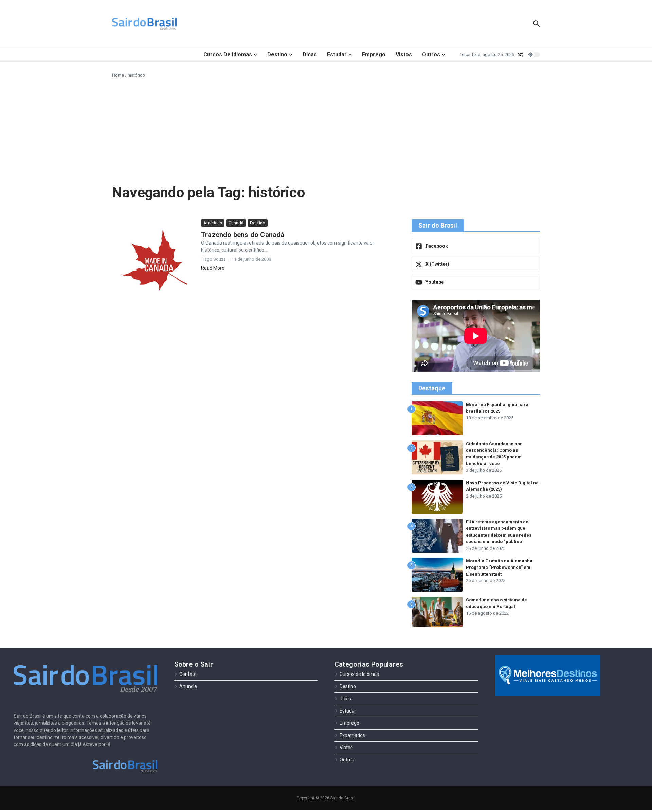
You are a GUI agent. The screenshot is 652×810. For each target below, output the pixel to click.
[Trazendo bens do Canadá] (154, 261)
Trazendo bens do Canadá (243, 235)
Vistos (404, 54)
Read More (212, 268)
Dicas (310, 54)
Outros (431, 54)
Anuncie (188, 686)
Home (118, 75)
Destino (277, 54)
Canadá (236, 223)
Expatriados (352, 735)
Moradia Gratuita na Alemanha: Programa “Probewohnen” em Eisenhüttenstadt (500, 567)
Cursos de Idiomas (227, 54)
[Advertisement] (326, 129)
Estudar (337, 54)
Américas (212, 223)
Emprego (373, 54)
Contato (188, 674)
